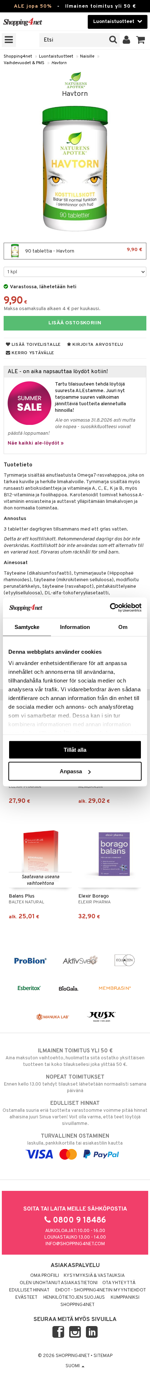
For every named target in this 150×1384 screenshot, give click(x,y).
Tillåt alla (75, 749)
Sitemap (103, 1356)
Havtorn (59, 63)
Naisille (87, 56)
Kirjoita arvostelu (97, 345)
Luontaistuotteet (56, 56)
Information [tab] (75, 626)
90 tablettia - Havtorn (83, 250)
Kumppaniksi (125, 1298)
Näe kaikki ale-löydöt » (36, 443)
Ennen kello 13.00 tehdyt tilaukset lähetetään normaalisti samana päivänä (75, 1084)
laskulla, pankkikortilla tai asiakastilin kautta (75, 1139)
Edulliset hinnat (29, 1290)
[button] (140, 40)
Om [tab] (122, 626)
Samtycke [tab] (27, 626)
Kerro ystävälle (32, 353)
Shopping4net (18, 56)
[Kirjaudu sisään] (126, 40)
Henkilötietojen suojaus (74, 1298)
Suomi (73, 1366)
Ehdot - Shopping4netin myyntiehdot (100, 1290)
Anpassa (71, 771)
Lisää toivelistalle (36, 345)
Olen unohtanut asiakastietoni (59, 1283)
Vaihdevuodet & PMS (24, 63)
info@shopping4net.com (75, 1244)
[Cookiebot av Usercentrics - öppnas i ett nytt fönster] (110, 608)
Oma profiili (44, 1276)
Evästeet (26, 1298)
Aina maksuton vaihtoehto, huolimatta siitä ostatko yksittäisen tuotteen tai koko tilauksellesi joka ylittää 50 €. (75, 1058)
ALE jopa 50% (33, 6)
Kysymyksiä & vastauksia (94, 1276)
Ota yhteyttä (118, 1283)
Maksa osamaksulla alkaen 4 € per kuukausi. (52, 309)
